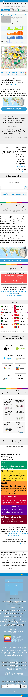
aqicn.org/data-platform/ (14, 296)
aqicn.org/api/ (21, 171)
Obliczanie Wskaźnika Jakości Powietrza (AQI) (14, 621)
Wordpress (8, 375)
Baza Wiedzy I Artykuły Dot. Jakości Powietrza (14, 610)
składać (23, 686)
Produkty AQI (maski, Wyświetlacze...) (14, 624)
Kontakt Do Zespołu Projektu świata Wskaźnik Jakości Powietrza (14, 601)
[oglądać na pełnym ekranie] (25, 15)
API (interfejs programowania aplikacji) (14, 625)
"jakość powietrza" (16, 531)
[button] (19, 55)
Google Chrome (8, 365)
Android (20, 345)
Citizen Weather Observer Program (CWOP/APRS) (13, 661)
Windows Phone (8, 355)
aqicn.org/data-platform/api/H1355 (20, 165)
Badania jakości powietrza (14, 607)
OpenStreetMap (19, 68)
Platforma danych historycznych (13, 627)
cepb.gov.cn (13, 84)
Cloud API (20, 375)
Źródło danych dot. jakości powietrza (13, 620)
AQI (8, 15)
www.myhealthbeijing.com (19, 544)
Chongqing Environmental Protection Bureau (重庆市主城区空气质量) (14, 663)
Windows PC (20, 355)
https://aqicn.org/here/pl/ (14, 126)
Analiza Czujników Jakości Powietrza (13, 613)
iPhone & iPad (8, 345)
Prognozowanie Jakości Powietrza (13, 622)
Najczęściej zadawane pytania (14, 616)
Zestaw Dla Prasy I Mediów (14, 604)
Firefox (20, 365)
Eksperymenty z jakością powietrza (14, 612)
